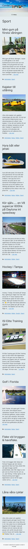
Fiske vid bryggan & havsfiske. (13, 438)
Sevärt (18, 313)
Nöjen (17, 138)
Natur (13, 138)
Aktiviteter (7, 79)
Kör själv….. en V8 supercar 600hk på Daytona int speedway (13, 207)
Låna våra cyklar (12, 492)
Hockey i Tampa (12, 266)
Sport (13, 79)
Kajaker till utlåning (8, 88)
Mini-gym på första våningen (12, 31)
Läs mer (15, 74)
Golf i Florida (10, 381)
